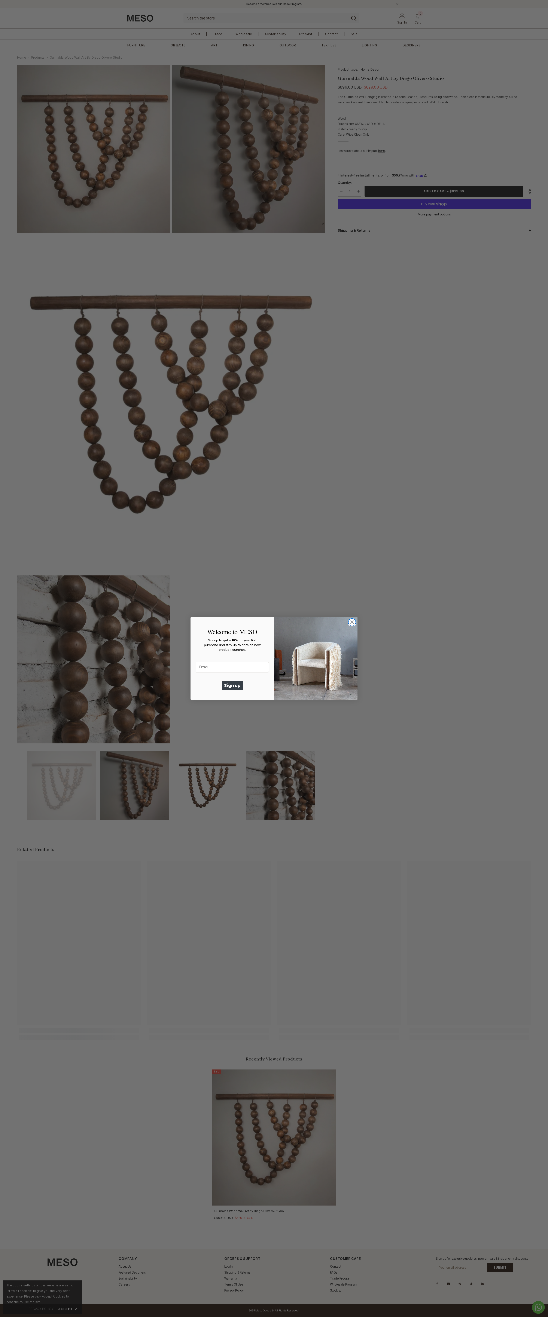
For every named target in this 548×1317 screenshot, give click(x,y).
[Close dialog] (352, 622)
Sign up (232, 685)
